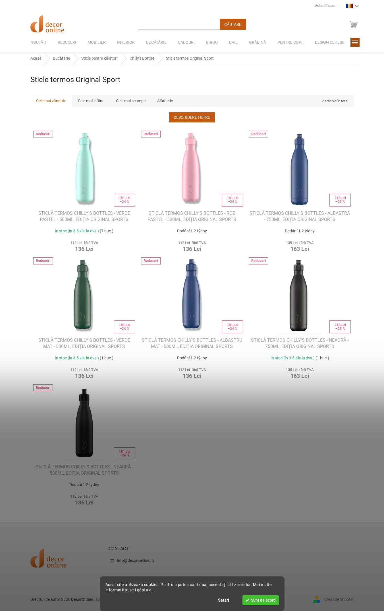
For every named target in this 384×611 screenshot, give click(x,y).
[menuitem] (38, 42)
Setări (223, 600)
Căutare (232, 24)
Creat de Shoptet (339, 599)
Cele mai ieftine (91, 101)
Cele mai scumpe (131, 101)
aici (149, 590)
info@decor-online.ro (135, 560)
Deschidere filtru (192, 117)
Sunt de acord (263, 600)
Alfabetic (165, 101)
